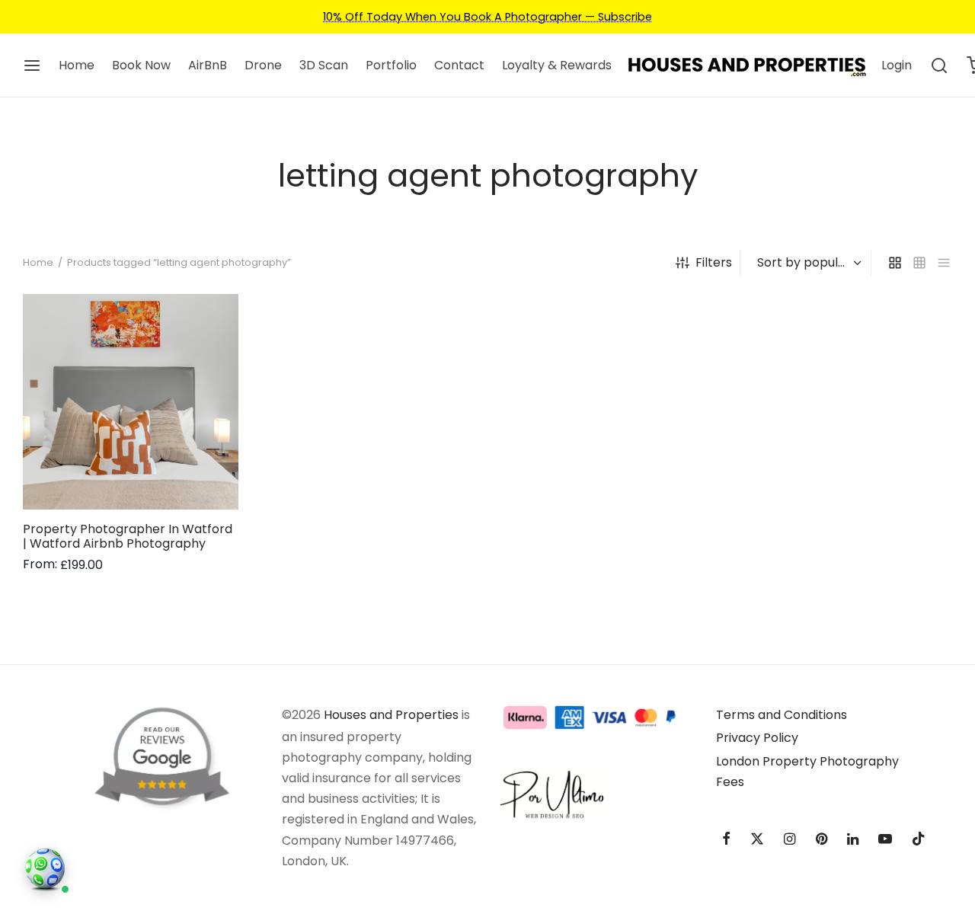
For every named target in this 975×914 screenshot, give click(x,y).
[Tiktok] (919, 839)
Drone (263, 65)
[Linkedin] (853, 839)
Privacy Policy (757, 737)
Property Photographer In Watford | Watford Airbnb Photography (127, 535)
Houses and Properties (391, 715)
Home (76, 65)
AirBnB (207, 65)
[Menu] (32, 65)
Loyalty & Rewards (557, 65)
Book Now (141, 65)
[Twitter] (757, 839)
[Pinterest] (821, 839)
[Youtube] (885, 839)
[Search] (939, 65)
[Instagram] (789, 839)
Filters (713, 262)
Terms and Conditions (781, 715)
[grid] (895, 263)
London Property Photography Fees (807, 772)
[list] (943, 263)
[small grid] (919, 263)
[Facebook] (726, 839)
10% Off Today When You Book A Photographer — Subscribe (487, 16)
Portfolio (391, 65)
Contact (459, 65)
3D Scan (323, 65)
